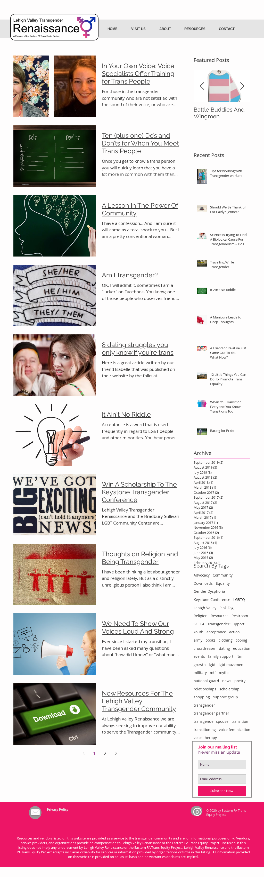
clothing (226, 640)
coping (241, 640)
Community (223, 575)
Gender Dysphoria (209, 591)
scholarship (229, 689)
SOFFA (199, 624)
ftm (239, 656)
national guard (206, 680)
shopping (202, 697)
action (234, 631)
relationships (205, 689)
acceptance (216, 631)
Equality (223, 583)
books (210, 640)
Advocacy (202, 575)
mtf (213, 672)
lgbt (212, 664)
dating (224, 648)
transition (240, 721)
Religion (201, 615)
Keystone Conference (212, 599)
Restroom (240, 615)
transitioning (205, 729)
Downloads (203, 583)
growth (200, 664)
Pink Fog (226, 607)
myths (224, 672)
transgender (204, 705)
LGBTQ (239, 599)
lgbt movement (232, 664)
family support (220, 656)
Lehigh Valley (205, 607)
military (200, 672)
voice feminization (234, 729)
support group (225, 697)
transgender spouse (211, 721)
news (226, 680)
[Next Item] (242, 86)
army (198, 640)
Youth (198, 631)
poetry (239, 680)
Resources (219, 615)
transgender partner (211, 713)
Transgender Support (226, 624)
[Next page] (116, 753)
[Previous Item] (202, 86)
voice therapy (205, 737)
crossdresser (205, 648)
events (199, 656)
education (241, 648)
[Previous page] (83, 753)
